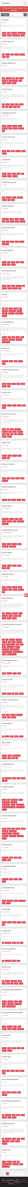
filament (9, 176)
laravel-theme (7, 552)
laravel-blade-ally (8, 888)
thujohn (11, 1182)
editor (9, 173)
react (8, 151)
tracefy (5, 992)
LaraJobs (16, 1183)
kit (17, 942)
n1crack (5, 139)
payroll (10, 106)
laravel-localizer (7, 598)
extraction (15, 613)
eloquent (9, 521)
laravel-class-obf (8, 41)
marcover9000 (6, 663)
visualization (5, 546)
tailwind (4, 436)
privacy (22, 383)
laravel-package (10, 646)
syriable (5, 600)
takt (8, 458)
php (3, 54)
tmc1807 (5, 230)
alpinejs (9, 35)
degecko (5, 868)
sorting (22, 262)
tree (3, 241)
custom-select (12, 836)
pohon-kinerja (5, 244)
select (8, 828)
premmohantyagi (7, 532)
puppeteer (5, 313)
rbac (3, 221)
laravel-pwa (6, 1150)
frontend (4, 1117)
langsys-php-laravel (9, 63)
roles (15, 1026)
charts (4, 544)
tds (18, 106)
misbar (5, 185)
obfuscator (22, 54)
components (5, 361)
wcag (4, 903)
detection (9, 673)
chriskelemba (6, 933)
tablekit (13, 264)
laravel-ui (5, 20)
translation (8, 78)
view (8, 1070)
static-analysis (20, 521)
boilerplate (5, 431)
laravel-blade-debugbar (10, 1079)
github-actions (18, 1003)
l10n (17, 78)
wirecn (5, 726)
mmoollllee (6, 372)
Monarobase (23, 1182)
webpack (4, 1003)
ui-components (16, 35)
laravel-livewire (6, 802)
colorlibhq (5, 576)
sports (13, 285)
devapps (5, 489)
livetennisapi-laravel (9, 271)
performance (5, 518)
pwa (18, 1161)
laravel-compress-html (10, 700)
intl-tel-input (14, 799)
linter (16, 518)
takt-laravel (6, 443)
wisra (4, 1073)
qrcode (4, 693)
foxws (4, 1152)
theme (12, 429)
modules (13, 499)
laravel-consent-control (10, 370)
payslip (21, 104)
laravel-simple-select (9, 816)
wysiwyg (4, 173)
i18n (3, 78)
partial (4, 881)
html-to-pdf (5, 310)
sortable (4, 262)
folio (8, 434)
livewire (4, 35)
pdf (6, 308)
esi (3, 104)
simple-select (20, 836)
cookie (13, 383)
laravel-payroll (7, 89)
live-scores (18, 285)
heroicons (5, 780)
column (4, 264)
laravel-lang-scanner (9, 182)
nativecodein (6, 627)
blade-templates (19, 313)
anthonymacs (6, 951)
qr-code (21, 693)
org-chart (22, 241)
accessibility (10, 900)
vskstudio (5, 445)
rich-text (15, 176)
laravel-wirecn (7, 723)
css (12, 54)
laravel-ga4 (6, 742)
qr (12, 693)
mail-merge (5, 339)
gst (6, 106)
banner (8, 383)
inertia (4, 83)
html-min (13, 717)
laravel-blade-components (11, 1101)
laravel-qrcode (7, 679)
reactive (20, 361)
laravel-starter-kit (8, 137)
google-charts (12, 546)
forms (13, 1115)
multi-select (5, 831)
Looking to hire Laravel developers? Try (14, 9)
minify (7, 714)
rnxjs (4, 363)
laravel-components (9, 949)
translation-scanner (14, 649)
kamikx (5, 162)
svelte (21, 983)
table (17, 262)
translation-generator (7, 651)
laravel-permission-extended (12, 1012)
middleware (19, 714)
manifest (9, 1161)
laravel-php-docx (8, 322)
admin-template (21, 32)
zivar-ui (22, 35)
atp (23, 285)
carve (4, 407)
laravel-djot (6, 909)
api (3, 308)
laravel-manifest (8, 206)
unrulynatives (6, 555)
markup (14, 405)
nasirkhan (5, 1037)
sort (9, 262)
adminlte (15, 128)
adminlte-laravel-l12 (9, 113)
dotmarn (5, 789)
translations (18, 639)
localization (5, 80)
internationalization (13, 80)
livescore (4, 288)
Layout (5, 14)
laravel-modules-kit (9, 487)
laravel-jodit (6, 159)
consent (4, 386)
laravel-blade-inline (8, 866)
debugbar (14, 1092)
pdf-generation (12, 310)
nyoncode (5, 1015)
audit (21, 518)
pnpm (4, 1006)
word (9, 337)
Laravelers (3, 1182)
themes (14, 565)
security (8, 54)
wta (20, 288)
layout (18, 1115)
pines (9, 860)
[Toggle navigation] (25, 3)
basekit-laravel (7, 766)
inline (11, 879)
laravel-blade (13, 802)
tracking (14, 455)
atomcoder (6, 847)
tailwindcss (14, 32)
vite (7, 56)
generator (5, 499)
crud (10, 431)
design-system (6, 1141)
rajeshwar (5, 1126)
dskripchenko (6, 324)
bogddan (5, 252)
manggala (5, 208)
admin (4, 125)
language (4, 642)
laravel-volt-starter (9, 414)
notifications (5, 857)
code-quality (5, 523)
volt (15, 434)
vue (19, 615)
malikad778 (6, 890)
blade (8, 32)
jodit (22, 173)
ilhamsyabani (6, 416)
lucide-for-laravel (8, 464)
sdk (13, 78)
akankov (5, 702)
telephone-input (20, 804)
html (3, 714)
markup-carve (6, 395)
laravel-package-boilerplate (12, 989)
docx (13, 337)
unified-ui (5, 1143)
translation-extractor (18, 651)
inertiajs (17, 646)
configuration (5, 219)
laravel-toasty (7, 844)
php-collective (6, 912)
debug (4, 1070)
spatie (9, 1029)
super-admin (20, 1029)
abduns (5, 682)
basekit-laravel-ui (8, 764)
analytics (4, 455)
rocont (5, 1082)
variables (4, 1094)
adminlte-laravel (8, 574)
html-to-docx (11, 339)
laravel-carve (6, 392)
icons (8, 478)
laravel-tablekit (7, 250)
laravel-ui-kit (6, 931)
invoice (7, 104)
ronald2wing (6, 745)
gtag (13, 757)
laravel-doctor (7, 506)
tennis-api (15, 288)
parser (9, 405)
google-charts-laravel (9, 530)
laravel (4, 32)
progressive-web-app (7, 1164)
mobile (4, 673)
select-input (5, 836)
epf (3, 106)
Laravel (21, 1180)
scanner (4, 199)
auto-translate (5, 649)
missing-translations (11, 654)
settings (21, 219)
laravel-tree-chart (8, 227)
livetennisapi (6, 273)
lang (9, 199)
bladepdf (5, 297)
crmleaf (5, 91)
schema (11, 219)
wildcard (4, 1029)
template (15, 125)
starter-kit (18, 151)
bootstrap (9, 125)
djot (3, 924)
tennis (9, 288)
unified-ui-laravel (8, 1123)
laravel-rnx (6, 348)
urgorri (5, 44)
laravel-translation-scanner (11, 624)
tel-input (13, 804)
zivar (4, 22)
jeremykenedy (6, 969)
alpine (23, 1138)
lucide (22, 478)
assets (9, 565)
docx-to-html (19, 339)
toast (20, 857)
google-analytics (16, 755)
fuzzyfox (5, 466)
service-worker (6, 1166)
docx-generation (6, 342)
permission (9, 1026)
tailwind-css (11, 313)
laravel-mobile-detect (9, 660)
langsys (5, 65)
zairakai (5, 1103)
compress (13, 714)
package (4, 405)
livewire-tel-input (20, 807)
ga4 (16, 757)
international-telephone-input (9, 807)
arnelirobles (6, 350)
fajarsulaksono (7, 115)
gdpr (9, 386)
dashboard (5, 128)
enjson (4, 654)
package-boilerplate (11, 1006)
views (4, 568)
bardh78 (5, 1059)
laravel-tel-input (7, 787)
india (15, 106)
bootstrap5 (21, 128)
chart (7, 241)
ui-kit (12, 434)
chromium (19, 310)
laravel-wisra (6, 1057)
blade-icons (5, 480)
